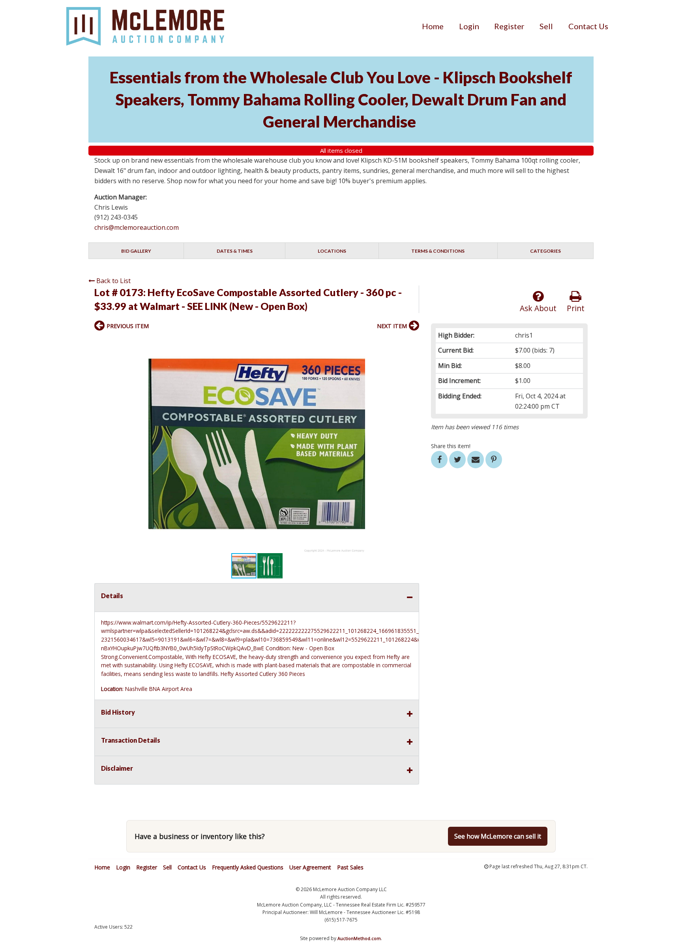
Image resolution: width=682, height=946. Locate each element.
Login (469, 26)
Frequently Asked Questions (247, 867)
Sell (546, 26)
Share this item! (450, 446)
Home (433, 26)
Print (576, 308)
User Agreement (310, 867)
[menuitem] (432, 26)
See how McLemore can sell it (497, 836)
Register (509, 26)
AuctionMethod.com (359, 938)
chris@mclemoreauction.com (136, 227)
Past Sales (350, 867)
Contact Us (588, 26)
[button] (412, 342)
